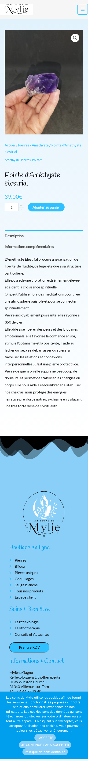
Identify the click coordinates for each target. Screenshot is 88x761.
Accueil (10, 145)
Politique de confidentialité (45, 752)
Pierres (23, 145)
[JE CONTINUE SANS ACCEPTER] (82, 725)
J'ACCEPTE (45, 738)
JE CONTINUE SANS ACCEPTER (45, 745)
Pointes (37, 160)
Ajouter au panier (46, 207)
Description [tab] (14, 235)
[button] (75, 38)
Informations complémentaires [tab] (29, 246)
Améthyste (40, 145)
